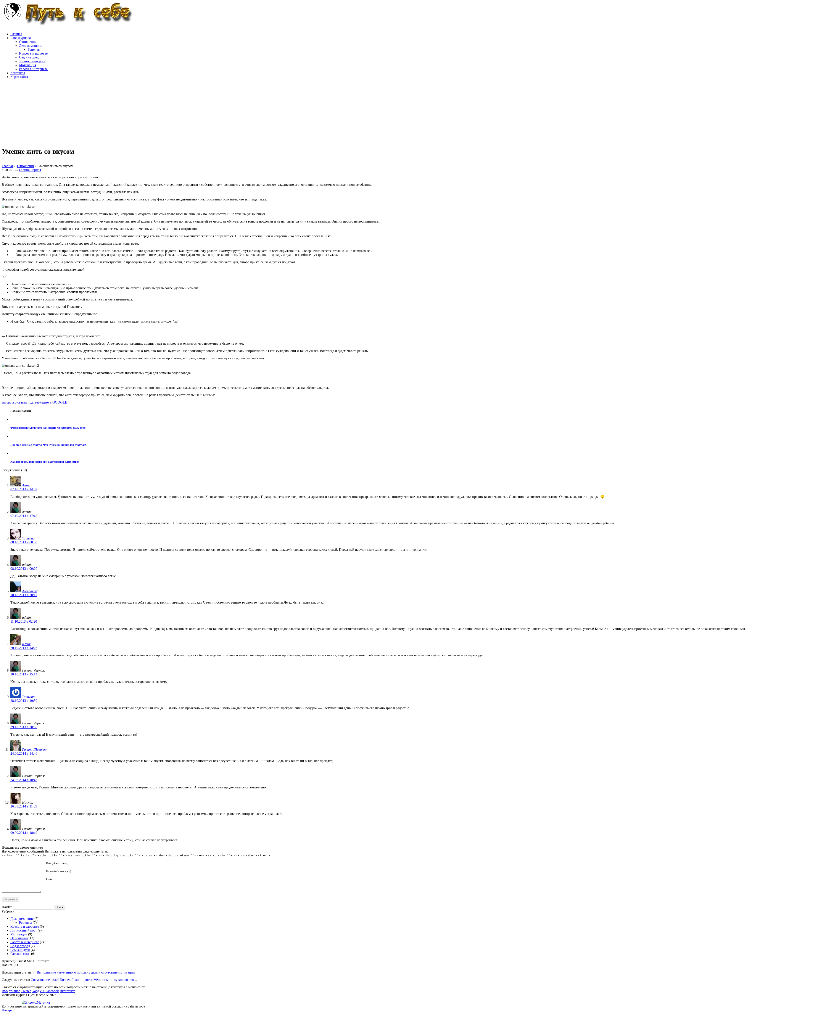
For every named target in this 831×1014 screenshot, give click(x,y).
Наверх (7, 1010)
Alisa (25, 485)
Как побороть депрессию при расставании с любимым (44, 461)
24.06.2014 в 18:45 (23, 780)
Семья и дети (20, 950)
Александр (29, 591)
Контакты (17, 73)
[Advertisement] (131, 112)
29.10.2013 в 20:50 (23, 727)
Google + (38, 991)
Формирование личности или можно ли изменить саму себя (47, 427)
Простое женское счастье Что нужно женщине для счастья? (48, 444)
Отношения (27, 42)
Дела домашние (30, 45)
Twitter (26, 991)
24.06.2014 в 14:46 (23, 753)
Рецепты (34, 49)
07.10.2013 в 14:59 (23, 489)
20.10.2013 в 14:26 (23, 648)
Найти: (7, 907)
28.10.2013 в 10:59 (23, 700)
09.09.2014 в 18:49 (23, 833)
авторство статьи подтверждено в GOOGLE (34, 402)
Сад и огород (29, 57)
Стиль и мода (20, 954)
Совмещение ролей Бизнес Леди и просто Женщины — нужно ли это (82, 980)
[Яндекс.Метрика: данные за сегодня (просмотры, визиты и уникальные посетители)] (36, 1002)
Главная (16, 34)
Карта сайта (19, 77)
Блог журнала (20, 38)
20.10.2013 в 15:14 (23, 674)
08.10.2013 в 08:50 (23, 542)
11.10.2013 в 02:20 (23, 621)
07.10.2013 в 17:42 (23, 516)
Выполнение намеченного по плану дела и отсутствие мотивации (86, 972)
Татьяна (28, 538)
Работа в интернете (33, 69)
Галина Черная (30, 170)
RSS (5, 991)
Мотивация (27, 65)
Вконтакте (67, 991)
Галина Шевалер (34, 749)
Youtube (14, 991)
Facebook (52, 991)
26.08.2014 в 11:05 (23, 806)
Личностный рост (32, 61)
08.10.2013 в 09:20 (23, 568)
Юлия (26, 644)
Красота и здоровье (33, 53)
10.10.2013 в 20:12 (23, 595)
